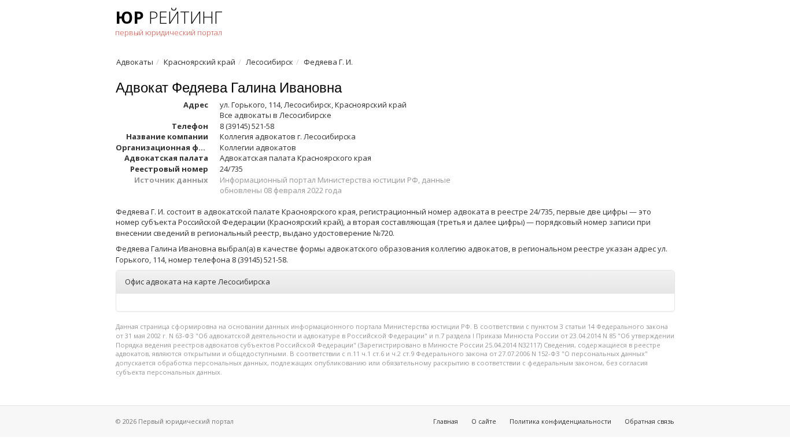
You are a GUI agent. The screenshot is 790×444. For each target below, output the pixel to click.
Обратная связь (649, 421)
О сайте (483, 421)
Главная (445, 421)
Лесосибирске (305, 115)
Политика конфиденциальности (560, 421)
